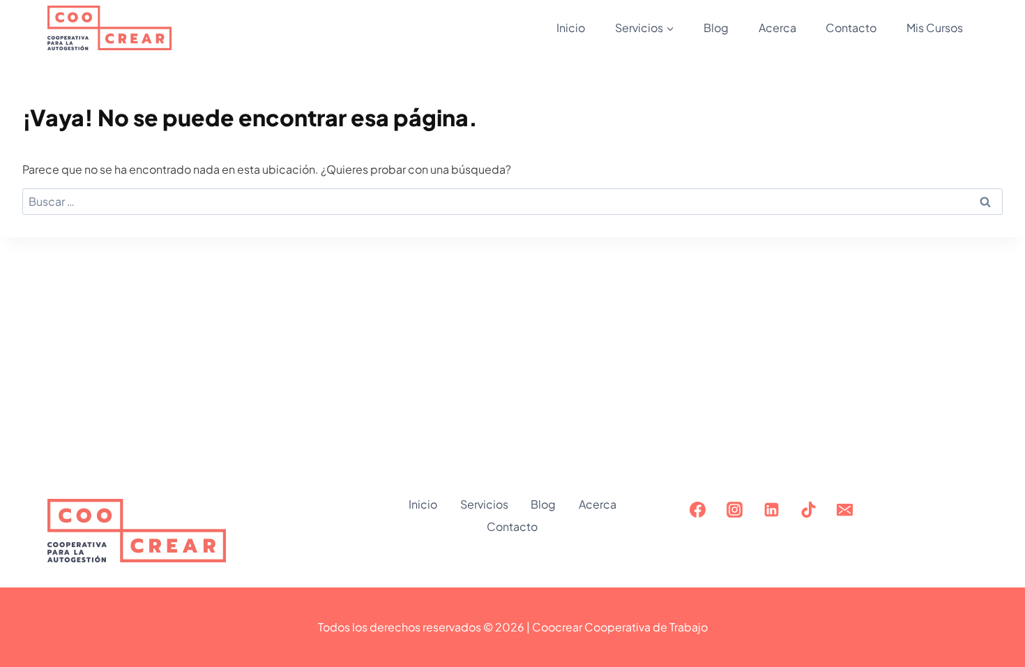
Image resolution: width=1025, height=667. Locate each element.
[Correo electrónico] (845, 509)
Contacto (851, 27)
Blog (716, 27)
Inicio (570, 27)
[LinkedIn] (771, 509)
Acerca (777, 27)
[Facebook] (697, 509)
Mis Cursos (934, 27)
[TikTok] (808, 509)
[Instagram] (734, 509)
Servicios (484, 504)
